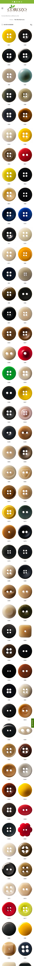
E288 (25, 581)
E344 (25, 799)
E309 (9, 680)
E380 (9, 938)
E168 (25, 204)
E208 (9, 362)
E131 (9, 84)
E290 (9, 601)
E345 (9, 819)
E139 (9, 124)
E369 (25, 878)
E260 (25, 462)
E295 (25, 620)
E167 (9, 204)
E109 (9, 65)
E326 (25, 739)
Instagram (17, 2)
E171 (9, 243)
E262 (25, 481)
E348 (25, 819)
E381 (25, 938)
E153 (9, 164)
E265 (25, 501)
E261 (9, 481)
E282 (25, 561)
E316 (25, 680)
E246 (25, 442)
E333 (25, 759)
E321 (25, 700)
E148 (25, 144)
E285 (9, 581)
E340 (25, 779)
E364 (9, 859)
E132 (25, 84)
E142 (25, 124)
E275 (25, 541)
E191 (9, 303)
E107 (9, 45)
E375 (9, 918)
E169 (9, 223)
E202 (9, 343)
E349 (9, 839)
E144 (9, 144)
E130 (25, 65)
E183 (25, 263)
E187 (9, 283)
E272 (25, 521)
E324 (25, 720)
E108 (25, 45)
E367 (25, 859)
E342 (9, 799)
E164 (25, 184)
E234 (25, 382)
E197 (9, 323)
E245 (9, 442)
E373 (25, 898)
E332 (9, 759)
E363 (25, 839)
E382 (9, 958)
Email (14, 2)
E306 (9, 660)
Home (11, 19)
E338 (9, 779)
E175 (25, 243)
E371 (9, 898)
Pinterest (19, 2)
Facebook (12, 2)
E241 (9, 422)
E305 (25, 640)
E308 (25, 660)
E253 (9, 462)
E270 (9, 521)
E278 (9, 561)
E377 (25, 918)
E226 (9, 382)
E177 (9, 263)
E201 (25, 323)
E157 (25, 164)
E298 (9, 640)
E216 (25, 362)
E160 (9, 184)
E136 (9, 104)
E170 (25, 223)
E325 (9, 739)
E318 (9, 700)
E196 (25, 303)
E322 (9, 720)
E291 (25, 601)
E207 (25, 343)
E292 (9, 620)
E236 (9, 402)
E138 (25, 104)
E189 (25, 283)
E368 (9, 878)
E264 (9, 501)
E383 (25, 958)
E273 (9, 541)
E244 (25, 422)
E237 (25, 402)
